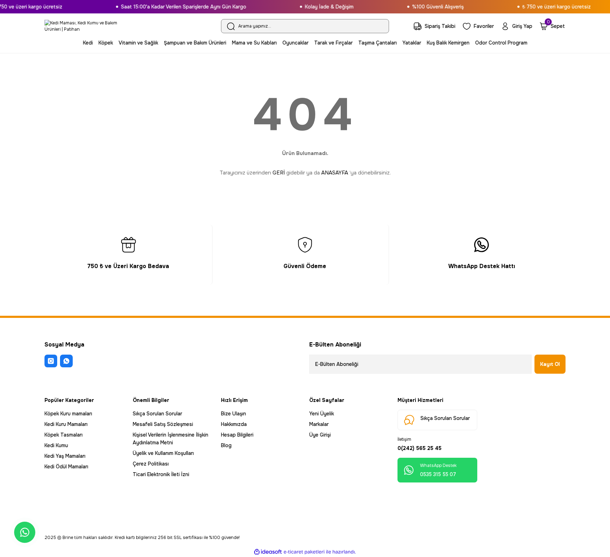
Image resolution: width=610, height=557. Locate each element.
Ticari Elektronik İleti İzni (161, 474)
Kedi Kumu (56, 445)
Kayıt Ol (550, 364)
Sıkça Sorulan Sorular (157, 413)
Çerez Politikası (151, 464)
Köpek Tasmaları (63, 435)
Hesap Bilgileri (237, 435)
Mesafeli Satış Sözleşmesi (163, 424)
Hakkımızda (234, 424)
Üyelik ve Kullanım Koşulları (163, 453)
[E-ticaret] (304, 552)
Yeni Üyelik (321, 413)
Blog (226, 445)
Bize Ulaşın (233, 413)
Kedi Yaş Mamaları (64, 456)
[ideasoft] (268, 552)
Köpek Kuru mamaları (68, 413)
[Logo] (84, 26)
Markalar (319, 424)
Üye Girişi (320, 435)
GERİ (279, 172)
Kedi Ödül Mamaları (66, 466)
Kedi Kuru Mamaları (66, 424)
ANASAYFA (334, 172)
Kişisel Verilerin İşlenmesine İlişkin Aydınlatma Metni (170, 439)
